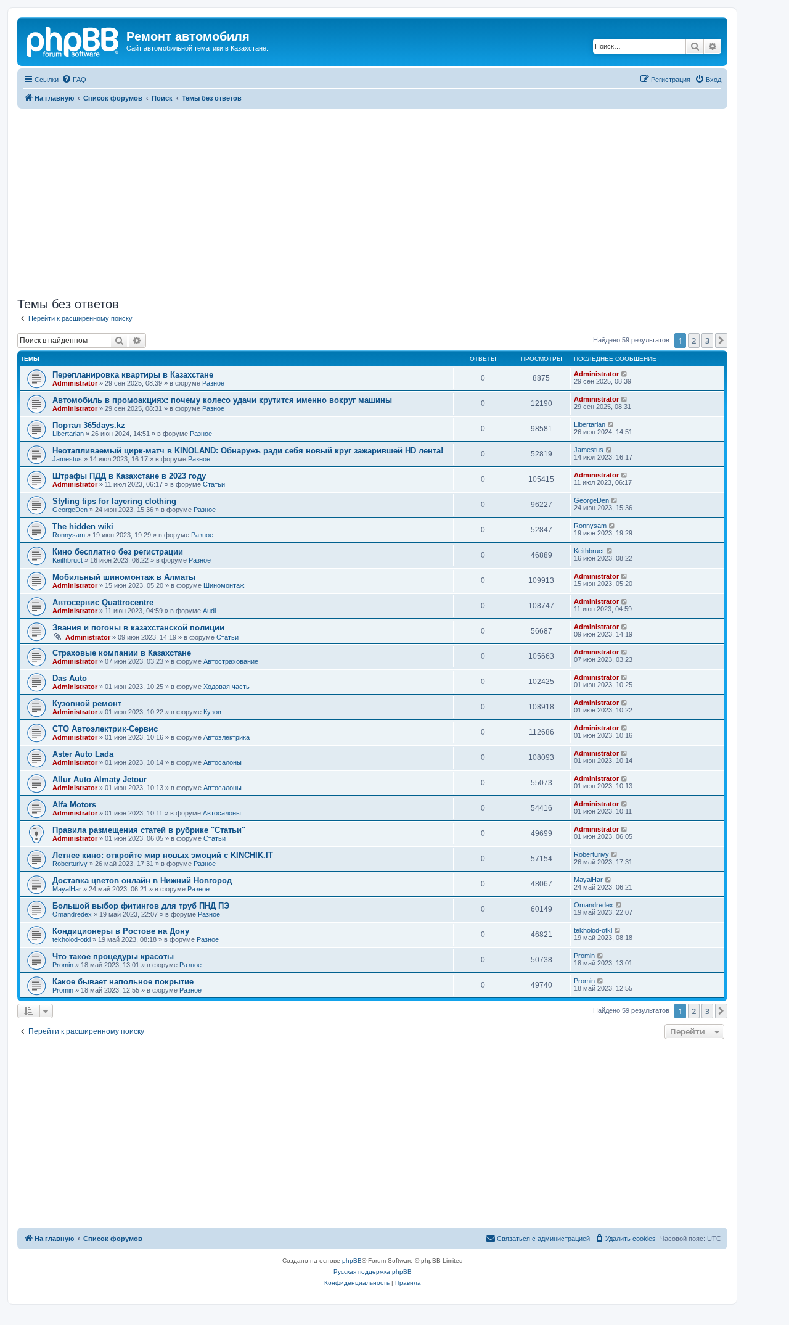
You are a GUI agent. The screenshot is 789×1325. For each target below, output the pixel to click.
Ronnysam (68, 535)
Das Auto (69, 678)
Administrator (74, 383)
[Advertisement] (372, 201)
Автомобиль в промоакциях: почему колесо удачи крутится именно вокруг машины (222, 400)
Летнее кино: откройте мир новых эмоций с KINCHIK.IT (162, 855)
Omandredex (72, 914)
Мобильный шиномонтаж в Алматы (123, 577)
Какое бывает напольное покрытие (123, 981)
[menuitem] (74, 79)
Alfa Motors (74, 804)
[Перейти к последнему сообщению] (625, 374)
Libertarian (68, 433)
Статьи (214, 484)
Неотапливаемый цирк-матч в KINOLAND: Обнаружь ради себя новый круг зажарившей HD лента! (247, 450)
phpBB (352, 1260)
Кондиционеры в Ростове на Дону (120, 931)
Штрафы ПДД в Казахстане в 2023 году (129, 476)
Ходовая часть (226, 686)
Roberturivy (70, 863)
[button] (721, 340)
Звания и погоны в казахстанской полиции (138, 627)
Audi (209, 610)
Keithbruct (67, 560)
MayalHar (66, 889)
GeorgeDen (70, 509)
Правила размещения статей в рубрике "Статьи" (148, 830)
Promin (62, 964)
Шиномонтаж (223, 585)
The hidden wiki (82, 526)
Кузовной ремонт (86, 703)
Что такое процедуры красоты (113, 956)
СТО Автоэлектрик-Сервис (105, 728)
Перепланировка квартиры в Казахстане (132, 374)
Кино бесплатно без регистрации (117, 551)
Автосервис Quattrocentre (102, 602)
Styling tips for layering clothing (114, 501)
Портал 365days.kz (88, 425)
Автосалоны (222, 762)
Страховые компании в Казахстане (121, 653)
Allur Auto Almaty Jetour (99, 779)
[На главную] (73, 40)
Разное (213, 383)
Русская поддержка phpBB (372, 1271)
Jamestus (67, 459)
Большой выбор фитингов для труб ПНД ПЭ (140, 905)
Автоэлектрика (226, 737)
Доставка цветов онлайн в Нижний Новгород (142, 880)
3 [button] (707, 340)
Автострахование (230, 661)
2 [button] (694, 340)
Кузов (212, 712)
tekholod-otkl (71, 939)
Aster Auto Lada (82, 754)
